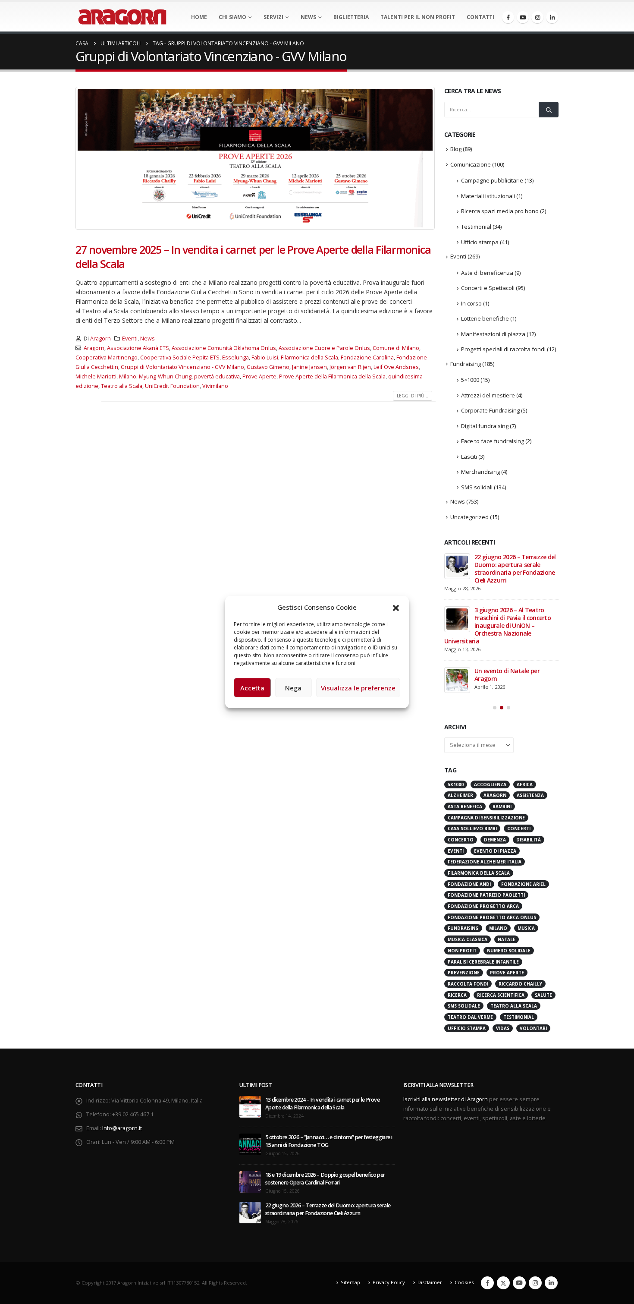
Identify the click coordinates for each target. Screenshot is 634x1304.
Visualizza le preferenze (358, 687)
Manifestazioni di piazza (493, 334)
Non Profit (462, 858)
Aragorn (100, 338)
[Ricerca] (549, 109)
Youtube (519, 1190)
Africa (525, 692)
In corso (471, 303)
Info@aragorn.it (122, 1035)
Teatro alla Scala (121, 386)
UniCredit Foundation (172, 386)
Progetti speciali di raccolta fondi (503, 349)
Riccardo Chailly (520, 891)
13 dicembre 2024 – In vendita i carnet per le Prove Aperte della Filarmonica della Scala (322, 1011)
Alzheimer (460, 703)
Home (199, 17)
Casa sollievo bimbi (472, 736)
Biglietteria (351, 17)
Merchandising (480, 472)
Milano (127, 376)
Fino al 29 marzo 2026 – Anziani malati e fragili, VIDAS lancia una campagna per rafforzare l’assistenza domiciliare (500, 572)
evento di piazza (495, 759)
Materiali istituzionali (488, 196)
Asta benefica (465, 714)
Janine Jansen (309, 367)
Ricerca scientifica (500, 903)
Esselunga (235, 357)
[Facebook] (508, 17)
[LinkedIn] (552, 17)
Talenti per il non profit (417, 17)
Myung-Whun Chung (165, 376)
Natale (506, 847)
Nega (293, 687)
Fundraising (465, 364)
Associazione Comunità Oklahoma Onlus (224, 348)
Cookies (464, 1190)
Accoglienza (490, 692)
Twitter (503, 1190)
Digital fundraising (484, 426)
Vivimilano (215, 386)
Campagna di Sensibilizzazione (486, 725)
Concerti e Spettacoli (488, 288)
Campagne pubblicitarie (492, 180)
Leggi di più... (412, 396)
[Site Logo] (122, 17)
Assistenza (530, 703)
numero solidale (508, 858)
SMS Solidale (464, 913)
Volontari (533, 936)
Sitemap (350, 1190)
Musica (526, 836)
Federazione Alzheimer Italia (484, 769)
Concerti (518, 736)
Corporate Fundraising (490, 410)
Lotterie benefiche (485, 318)
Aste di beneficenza (487, 273)
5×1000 (470, 380)
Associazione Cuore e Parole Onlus (324, 348)
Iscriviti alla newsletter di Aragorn (445, 1007)
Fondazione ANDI (469, 792)
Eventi (130, 338)
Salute (543, 903)
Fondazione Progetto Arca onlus (492, 825)
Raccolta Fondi (468, 891)
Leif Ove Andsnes (396, 367)
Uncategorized (469, 517)
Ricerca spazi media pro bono (500, 211)
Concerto (461, 747)
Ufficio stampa (480, 242)
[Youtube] (523, 17)
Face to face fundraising (492, 441)
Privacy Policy (389, 1190)
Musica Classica (467, 847)
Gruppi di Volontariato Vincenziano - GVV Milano (182, 367)
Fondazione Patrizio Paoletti (486, 803)
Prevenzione (464, 880)
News (308, 17)
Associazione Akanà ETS (138, 348)
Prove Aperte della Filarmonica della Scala (332, 376)
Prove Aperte (259, 376)
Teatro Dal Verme (470, 925)
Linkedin (551, 1190)
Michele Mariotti (95, 376)
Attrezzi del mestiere (488, 395)
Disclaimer (429, 1190)
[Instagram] (537, 17)
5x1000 (456, 692)
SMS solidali (477, 487)
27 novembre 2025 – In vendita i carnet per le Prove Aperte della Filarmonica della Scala (252, 256)
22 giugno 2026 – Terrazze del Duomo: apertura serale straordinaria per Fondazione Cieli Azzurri (327, 1116)
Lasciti (469, 456)
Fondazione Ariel (523, 792)
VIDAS (502, 936)
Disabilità (528, 747)
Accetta (252, 687)
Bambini (502, 714)
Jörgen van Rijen (350, 367)
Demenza (495, 747)
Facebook (487, 1190)
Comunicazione (470, 164)
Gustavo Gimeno (268, 367)
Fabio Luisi (264, 357)
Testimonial (476, 226)
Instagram (535, 1190)
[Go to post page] (457, 566)
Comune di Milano (396, 348)
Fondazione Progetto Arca (483, 814)
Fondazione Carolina (367, 357)
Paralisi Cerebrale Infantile (483, 869)
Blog (455, 149)
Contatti (480, 17)
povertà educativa (217, 376)
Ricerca (457, 903)
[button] (396, 607)
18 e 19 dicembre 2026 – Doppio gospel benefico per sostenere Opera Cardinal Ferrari (325, 1086)
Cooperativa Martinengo (106, 357)
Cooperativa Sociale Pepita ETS (180, 357)
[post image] (255, 158)
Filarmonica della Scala (309, 357)
